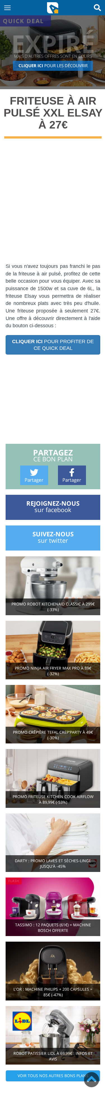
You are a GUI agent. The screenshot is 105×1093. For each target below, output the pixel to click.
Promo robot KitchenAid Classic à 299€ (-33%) (53, 606)
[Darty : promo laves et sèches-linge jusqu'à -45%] (53, 842)
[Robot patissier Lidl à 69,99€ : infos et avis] (53, 1035)
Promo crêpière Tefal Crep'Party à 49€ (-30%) (53, 735)
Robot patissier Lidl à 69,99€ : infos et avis (53, 1056)
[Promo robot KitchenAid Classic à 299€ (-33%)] (53, 585)
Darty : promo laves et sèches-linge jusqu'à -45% (53, 863)
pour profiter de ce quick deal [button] (53, 345)
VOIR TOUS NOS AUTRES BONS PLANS (53, 1075)
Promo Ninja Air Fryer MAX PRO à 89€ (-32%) (53, 670)
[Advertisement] (52, 204)
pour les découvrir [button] (53, 66)
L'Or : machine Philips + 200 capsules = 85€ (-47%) (52, 992)
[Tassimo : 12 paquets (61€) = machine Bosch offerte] (53, 906)
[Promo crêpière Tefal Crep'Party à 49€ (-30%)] (53, 713)
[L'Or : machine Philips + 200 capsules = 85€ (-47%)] (53, 970)
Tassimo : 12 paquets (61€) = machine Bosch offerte (53, 927)
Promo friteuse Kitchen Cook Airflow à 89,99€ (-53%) (53, 799)
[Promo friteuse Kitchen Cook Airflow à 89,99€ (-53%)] (53, 778)
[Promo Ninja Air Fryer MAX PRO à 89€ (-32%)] (53, 649)
